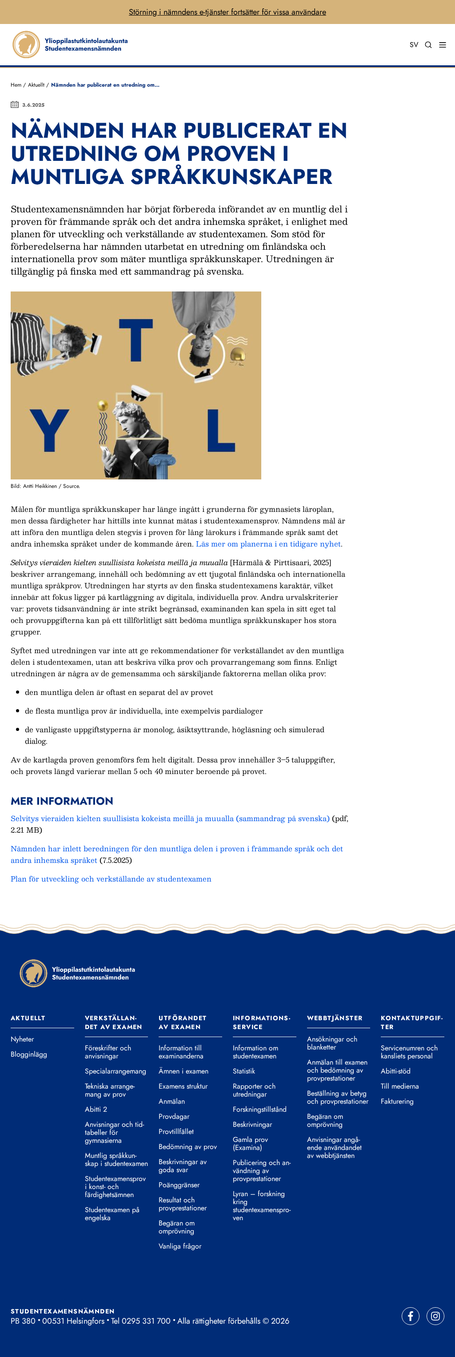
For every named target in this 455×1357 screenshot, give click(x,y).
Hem (16, 85)
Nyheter (22, 1039)
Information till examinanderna (181, 1052)
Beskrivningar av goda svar (183, 1166)
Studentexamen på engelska (112, 1214)
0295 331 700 (146, 1321)
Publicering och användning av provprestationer (262, 1171)
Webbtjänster (335, 1018)
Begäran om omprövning (177, 1227)
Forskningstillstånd (260, 1110)
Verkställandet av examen (114, 1022)
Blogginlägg (29, 1054)
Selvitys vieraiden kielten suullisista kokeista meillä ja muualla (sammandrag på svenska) (170, 818)
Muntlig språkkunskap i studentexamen (116, 1160)
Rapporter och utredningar (254, 1090)
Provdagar (174, 1117)
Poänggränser (179, 1185)
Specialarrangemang (115, 1071)
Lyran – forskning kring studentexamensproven (262, 1206)
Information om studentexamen (255, 1052)
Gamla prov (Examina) (250, 1144)
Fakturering (397, 1102)
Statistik (244, 1071)
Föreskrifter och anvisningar (108, 1052)
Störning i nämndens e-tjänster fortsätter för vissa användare (227, 12)
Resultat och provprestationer (183, 1204)
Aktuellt (36, 85)
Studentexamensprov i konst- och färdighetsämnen (115, 1187)
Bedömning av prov (188, 1147)
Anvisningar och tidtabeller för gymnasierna (114, 1133)
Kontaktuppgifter (412, 1022)
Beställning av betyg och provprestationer (337, 1098)
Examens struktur (183, 1086)
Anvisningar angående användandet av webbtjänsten (334, 1148)
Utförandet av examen (183, 1022)
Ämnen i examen (183, 1071)
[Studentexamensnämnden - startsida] (77, 973)
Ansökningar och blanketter (332, 1043)
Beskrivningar (252, 1125)
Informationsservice (261, 1022)
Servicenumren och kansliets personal (409, 1052)
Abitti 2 (96, 1110)
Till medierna (400, 1086)
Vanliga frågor (180, 1246)
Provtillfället (176, 1132)
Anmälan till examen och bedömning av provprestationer (337, 1070)
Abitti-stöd (396, 1071)
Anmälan (172, 1102)
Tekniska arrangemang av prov (110, 1090)
